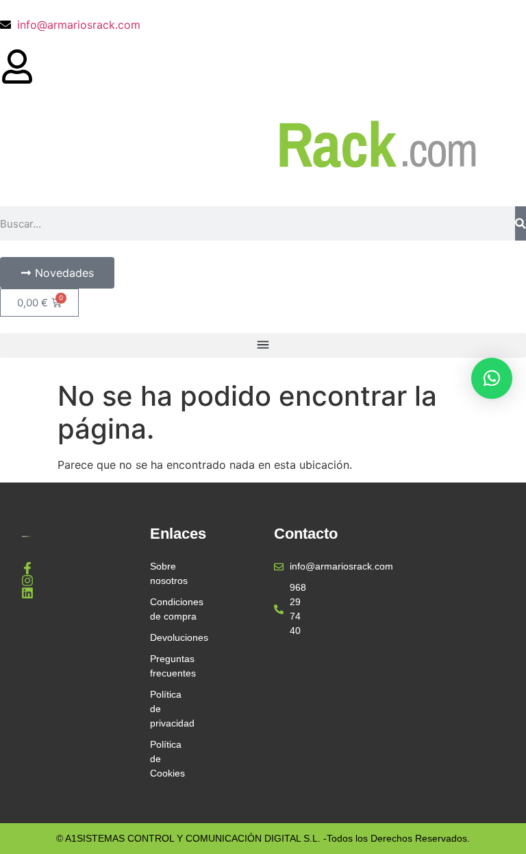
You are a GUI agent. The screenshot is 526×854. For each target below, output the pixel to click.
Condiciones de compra (165, 609)
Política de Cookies (165, 759)
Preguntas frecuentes (165, 666)
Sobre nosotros (165, 573)
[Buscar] (520, 223)
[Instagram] (27, 580)
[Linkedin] (27, 593)
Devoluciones (165, 637)
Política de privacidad (165, 709)
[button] (263, 345)
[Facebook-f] (27, 568)
